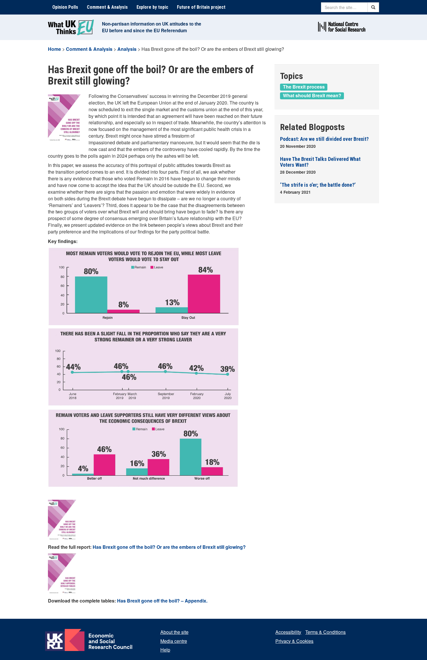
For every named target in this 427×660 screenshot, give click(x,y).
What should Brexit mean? (312, 95)
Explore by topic (152, 7)
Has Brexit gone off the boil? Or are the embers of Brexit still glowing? (169, 547)
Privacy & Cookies (294, 641)
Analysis (127, 49)
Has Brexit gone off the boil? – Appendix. (162, 600)
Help (165, 649)
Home (54, 49)
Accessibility (288, 632)
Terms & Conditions (325, 632)
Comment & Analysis (107, 7)
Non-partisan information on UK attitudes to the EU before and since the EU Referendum (151, 27)
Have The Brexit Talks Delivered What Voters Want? (320, 162)
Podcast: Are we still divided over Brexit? (324, 139)
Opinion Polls (65, 7)
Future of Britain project (201, 7)
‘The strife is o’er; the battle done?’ (318, 185)
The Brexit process (304, 87)
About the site (174, 632)
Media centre (173, 641)
